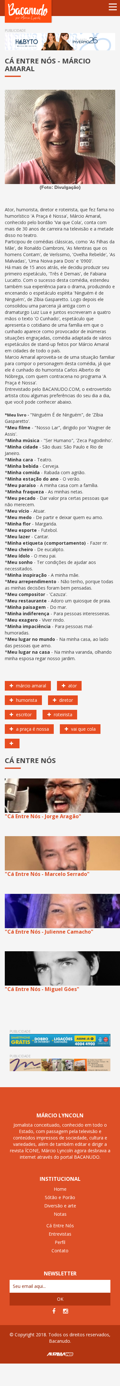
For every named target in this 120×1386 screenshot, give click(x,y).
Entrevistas (60, 1234)
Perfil (60, 1242)
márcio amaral (30, 686)
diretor (65, 700)
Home (60, 1189)
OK (60, 1299)
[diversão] (12, 743)
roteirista (62, 714)
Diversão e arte (60, 1206)
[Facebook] (54, 1311)
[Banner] (60, 41)
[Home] (29, 11)
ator (72, 686)
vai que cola (83, 729)
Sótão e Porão (60, 1197)
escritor (23, 714)
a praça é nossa (32, 729)
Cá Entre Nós (60, 1225)
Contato (60, 1250)
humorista (26, 700)
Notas (60, 1214)
